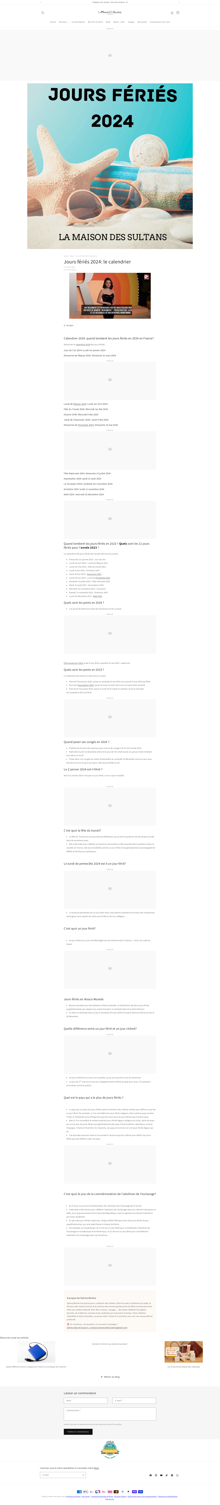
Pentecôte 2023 (103, 578)
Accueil (66, 256)
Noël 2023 (97, 596)
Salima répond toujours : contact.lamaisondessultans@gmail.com (97, 1327)
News (72, 256)
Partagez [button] (69, 325)
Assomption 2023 (86, 685)
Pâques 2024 (79, 403)
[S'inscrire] (83, 1475)
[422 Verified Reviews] (110, 1459)
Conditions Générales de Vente (102, 1496)
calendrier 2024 (83, 344)
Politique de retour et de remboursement (142, 1496)
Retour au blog (112, 1376)
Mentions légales (120, 1496)
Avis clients (86, 1496)
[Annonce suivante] (179, 2)
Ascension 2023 (94, 574)
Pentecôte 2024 (86, 424)
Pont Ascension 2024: (74, 663)
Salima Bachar (71, 270)
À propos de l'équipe (73, 1496)
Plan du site (109, 1499)
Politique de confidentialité (168, 1496)
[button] (43, 13)
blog (96, 1468)
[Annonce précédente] (41, 2)
